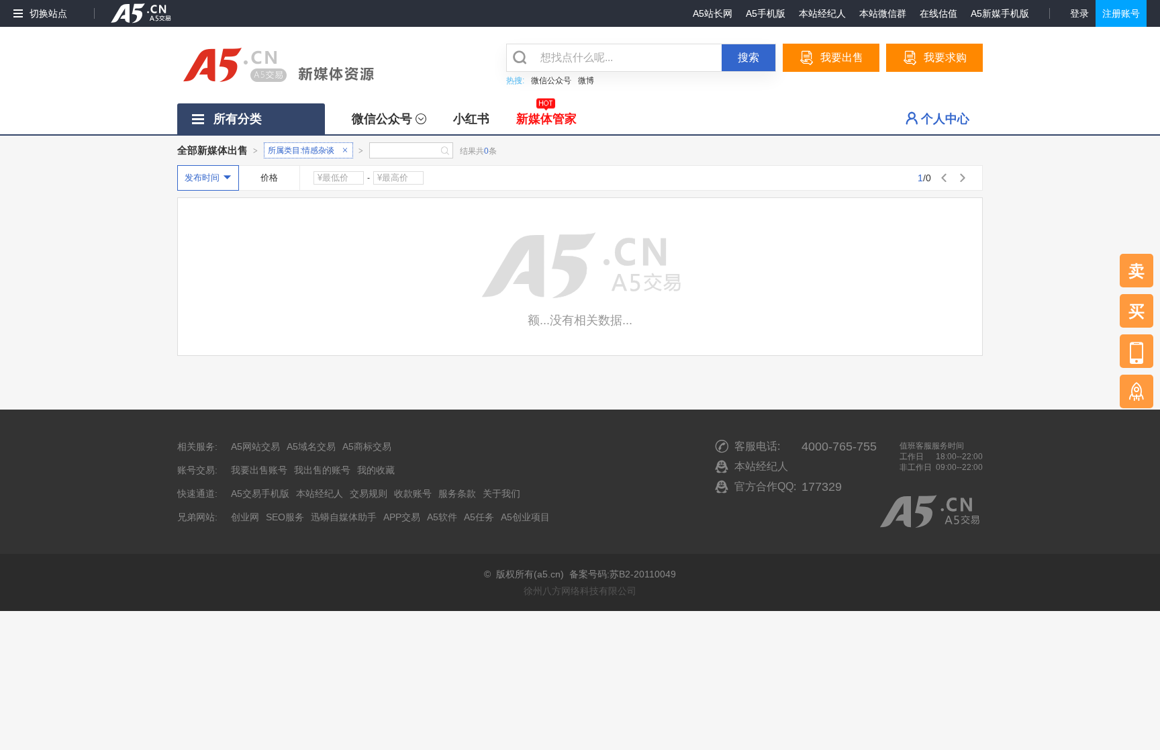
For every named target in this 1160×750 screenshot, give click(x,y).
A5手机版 (765, 13)
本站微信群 (882, 13)
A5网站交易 (255, 446)
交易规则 (368, 493)
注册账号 (1121, 13)
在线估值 (938, 13)
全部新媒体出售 (212, 150)
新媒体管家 (546, 119)
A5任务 (479, 517)
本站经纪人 (822, 13)
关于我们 (501, 493)
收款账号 (413, 493)
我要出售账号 (259, 470)
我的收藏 (376, 470)
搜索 (748, 57)
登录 (1079, 13)
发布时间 (202, 178)
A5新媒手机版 (1000, 13)
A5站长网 (712, 13)
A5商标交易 (366, 446)
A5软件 (442, 517)
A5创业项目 (525, 517)
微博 (586, 80)
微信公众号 (551, 80)
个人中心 (945, 119)
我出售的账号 (322, 470)
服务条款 (457, 493)
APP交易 (401, 517)
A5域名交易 (311, 446)
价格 (269, 178)
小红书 (471, 119)
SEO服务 (285, 517)
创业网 (245, 517)
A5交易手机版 (260, 493)
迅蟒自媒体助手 (344, 517)
